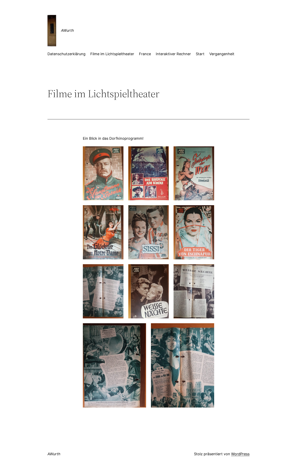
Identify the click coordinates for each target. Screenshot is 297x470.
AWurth (67, 30)
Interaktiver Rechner (173, 54)
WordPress (240, 454)
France (145, 54)
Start (200, 54)
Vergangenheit (221, 54)
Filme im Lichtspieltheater (112, 54)
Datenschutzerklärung (66, 54)
